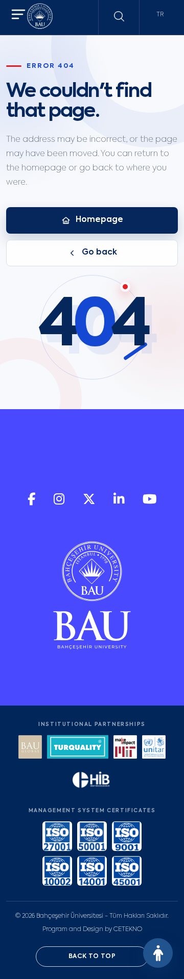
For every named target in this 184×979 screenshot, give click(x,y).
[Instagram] (60, 502)
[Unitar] (154, 748)
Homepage (99, 220)
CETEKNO (127, 929)
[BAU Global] (30, 748)
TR (160, 15)
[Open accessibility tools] (158, 953)
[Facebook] (32, 502)
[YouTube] (149, 502)
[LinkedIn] (119, 502)
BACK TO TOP (92, 956)
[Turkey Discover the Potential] (77, 748)
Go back (99, 252)
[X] (90, 502)
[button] (18, 15)
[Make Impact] (125, 748)
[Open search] (119, 16)
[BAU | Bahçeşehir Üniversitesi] (40, 17)
